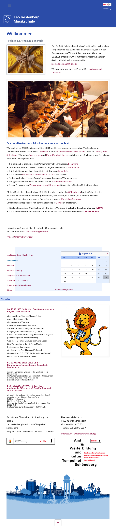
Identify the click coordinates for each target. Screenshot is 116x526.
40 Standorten (74, 192)
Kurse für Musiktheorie (57, 155)
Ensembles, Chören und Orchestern (39, 174)
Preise (10, 236)
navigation (9, 6)
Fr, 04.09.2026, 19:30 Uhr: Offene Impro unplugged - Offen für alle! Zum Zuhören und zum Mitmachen (29, 388)
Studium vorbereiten (62, 181)
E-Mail (59, 202)
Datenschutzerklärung (85, 433)
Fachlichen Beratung (71, 199)
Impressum (66, 433)
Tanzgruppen (35, 155)
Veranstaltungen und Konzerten (44, 185)
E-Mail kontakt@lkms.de (35, 231)
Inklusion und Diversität (17, 280)
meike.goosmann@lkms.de (64, 63)
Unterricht (43, 151)
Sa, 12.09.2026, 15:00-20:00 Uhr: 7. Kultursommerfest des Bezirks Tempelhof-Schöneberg (27, 365)
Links (9, 290)
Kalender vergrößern (64, 289)
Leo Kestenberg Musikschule (20, 255)
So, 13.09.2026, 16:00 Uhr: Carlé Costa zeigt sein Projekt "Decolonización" (30, 310)
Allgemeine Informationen (18, 275)
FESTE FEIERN (92, 211)
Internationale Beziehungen (19, 285)
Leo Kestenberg (14, 270)
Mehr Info (73, 163)
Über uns (11, 265)
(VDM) (99, 207)
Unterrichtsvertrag (23, 236)
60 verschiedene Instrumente (71, 151)
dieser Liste (73, 167)
